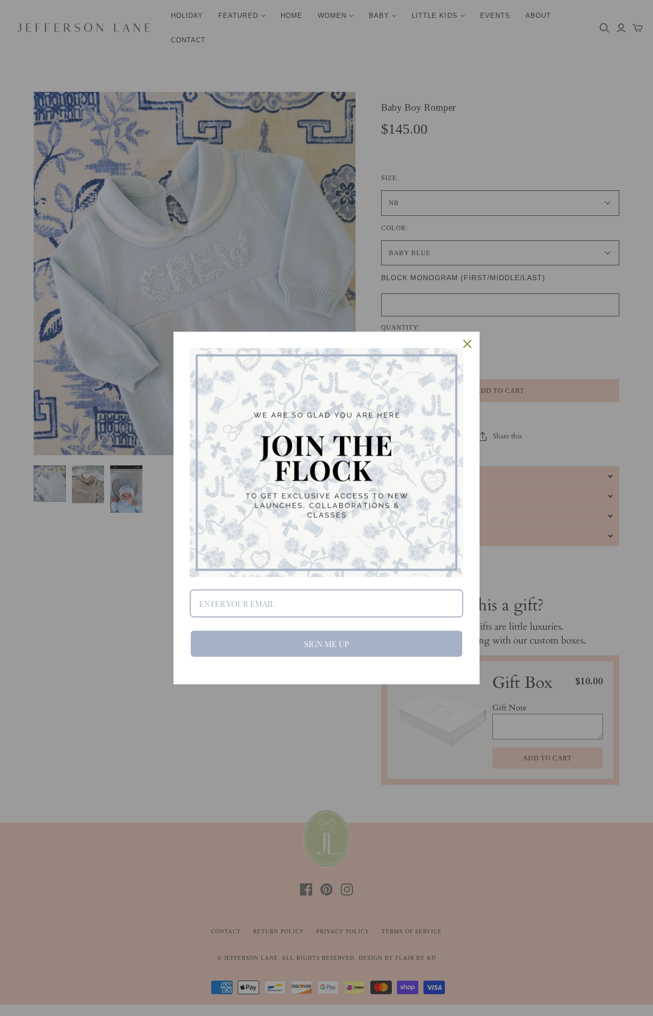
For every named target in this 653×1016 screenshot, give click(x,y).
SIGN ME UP (326, 643)
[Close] (467, 344)
